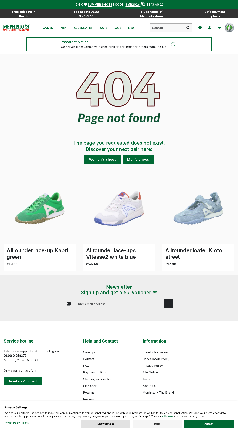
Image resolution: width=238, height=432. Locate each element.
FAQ (86, 366)
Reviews (89, 399)
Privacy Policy (153, 366)
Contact (88, 359)
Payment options (95, 372)
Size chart (90, 386)
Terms (147, 379)
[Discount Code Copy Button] (143, 4)
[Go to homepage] (16, 27)
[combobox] (167, 27)
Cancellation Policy (156, 359)
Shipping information (97, 379)
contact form (28, 370)
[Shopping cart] (219, 27)
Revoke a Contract (22, 381)
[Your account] (209, 27)
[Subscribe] (168, 303)
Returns (88, 392)
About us (149, 386)
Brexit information (155, 352)
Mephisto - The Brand (158, 392)
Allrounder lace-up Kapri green (37, 253)
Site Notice (150, 372)
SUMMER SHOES (100, 4)
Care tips (89, 352)
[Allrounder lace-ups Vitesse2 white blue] (119, 208)
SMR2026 (132, 4)
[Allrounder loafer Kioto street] (198, 208)
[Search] (188, 27)
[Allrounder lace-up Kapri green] (40, 208)
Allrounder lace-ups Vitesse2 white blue (111, 253)
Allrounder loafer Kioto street (193, 253)
